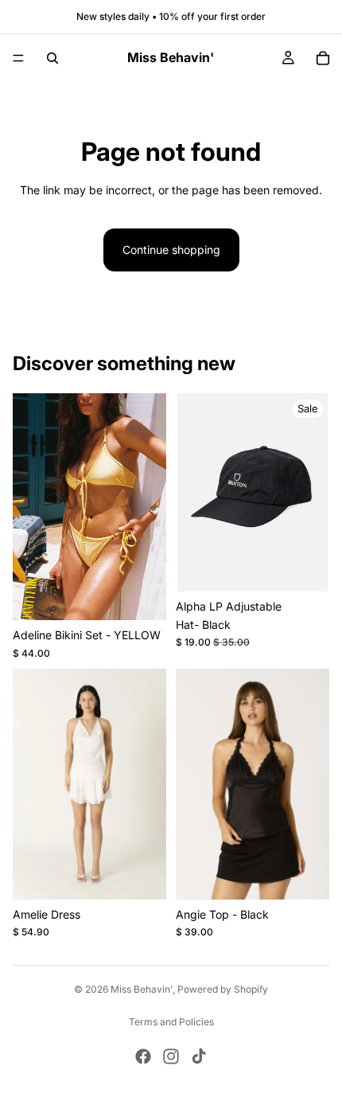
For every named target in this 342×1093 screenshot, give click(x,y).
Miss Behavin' (142, 989)
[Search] (52, 58)
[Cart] (322, 58)
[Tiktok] (198, 1056)
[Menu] (18, 58)
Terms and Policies (171, 1022)
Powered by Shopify (222, 989)
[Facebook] (143, 1056)
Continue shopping (171, 249)
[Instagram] (171, 1056)
